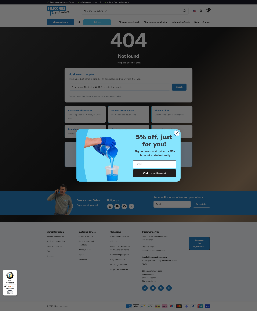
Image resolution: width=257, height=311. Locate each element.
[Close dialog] (176, 133)
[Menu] (15, 272)
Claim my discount (154, 173)
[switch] (10, 292)
